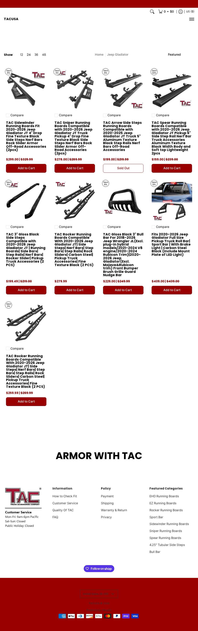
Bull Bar (154, 552)
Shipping (107, 503)
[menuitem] (166, 12)
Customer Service (65, 503)
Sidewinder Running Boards (169, 524)
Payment (107, 496)
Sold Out (123, 168)
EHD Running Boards (164, 496)
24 (29, 55)
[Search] (152, 12)
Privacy (106, 517)
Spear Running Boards (165, 538)
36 (36, 55)
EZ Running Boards (162, 503)
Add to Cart (26, 168)
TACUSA (11, 19)
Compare (17, 115)
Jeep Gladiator (117, 54)
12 (21, 55)
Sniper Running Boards (165, 531)
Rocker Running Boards (166, 510)
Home (99, 54)
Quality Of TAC (62, 510)
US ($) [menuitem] (190, 11)
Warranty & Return (114, 510)
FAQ (55, 517)
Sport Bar (156, 517)
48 (44, 55)
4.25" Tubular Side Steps (167, 545)
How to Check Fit (64, 496)
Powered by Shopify (99, 610)
